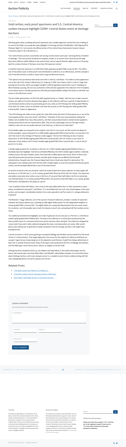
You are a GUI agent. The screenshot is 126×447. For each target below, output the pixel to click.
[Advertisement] (106, 60)
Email (42, 329)
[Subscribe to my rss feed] (114, 2)
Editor (12, 37)
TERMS (85, 426)
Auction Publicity (18, 442)
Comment (17, 313)
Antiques (15, 16)
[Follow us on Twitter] (117, 2)
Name (17, 329)
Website (18, 339)
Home (10, 16)
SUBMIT (105, 422)
